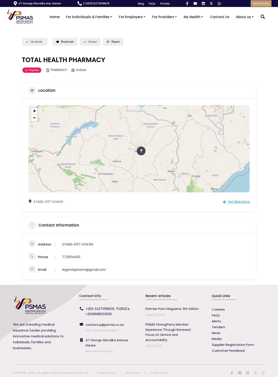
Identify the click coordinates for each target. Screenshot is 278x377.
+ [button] (34, 111)
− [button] (34, 117)
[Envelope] (195, 3)
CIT (86, 373)
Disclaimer (132, 373)
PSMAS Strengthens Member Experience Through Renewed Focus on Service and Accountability (168, 332)
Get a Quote (261, 3)
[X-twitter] (211, 3)
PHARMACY (59, 70)
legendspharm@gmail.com (84, 269)
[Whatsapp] (219, 3)
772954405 (71, 257)
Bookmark (67, 41)
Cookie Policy (158, 373)
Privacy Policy (106, 373)
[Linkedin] (203, 3)
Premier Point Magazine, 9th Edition (172, 309)
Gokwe (81, 70)
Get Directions (239, 201)
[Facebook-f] (187, 3)
